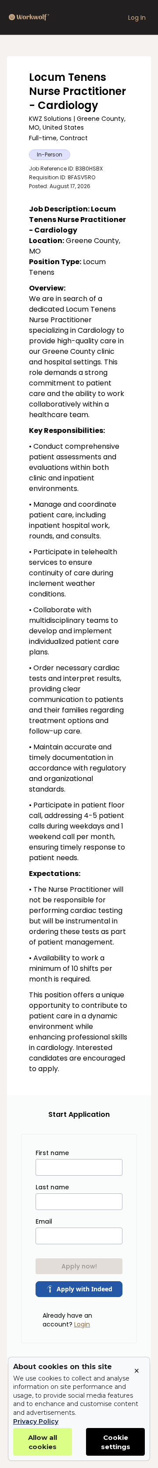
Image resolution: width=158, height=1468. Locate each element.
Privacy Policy (35, 1421)
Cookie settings (115, 1442)
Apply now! (79, 1266)
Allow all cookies (42, 1442)
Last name (52, 1187)
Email (44, 1221)
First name (52, 1152)
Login (82, 1324)
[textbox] (79, 639)
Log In (137, 17)
